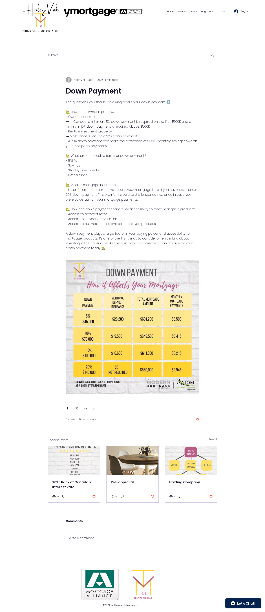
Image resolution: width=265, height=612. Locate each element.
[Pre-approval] (133, 460)
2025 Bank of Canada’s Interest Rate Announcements (71, 484)
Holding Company (184, 482)
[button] (212, 55)
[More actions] (197, 80)
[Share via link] (94, 408)
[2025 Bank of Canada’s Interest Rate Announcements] (74, 460)
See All (213, 439)
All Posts (53, 55)
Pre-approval (122, 482)
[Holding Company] (191, 460)
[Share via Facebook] (67, 408)
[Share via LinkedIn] (85, 408)
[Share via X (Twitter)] (76, 408)
